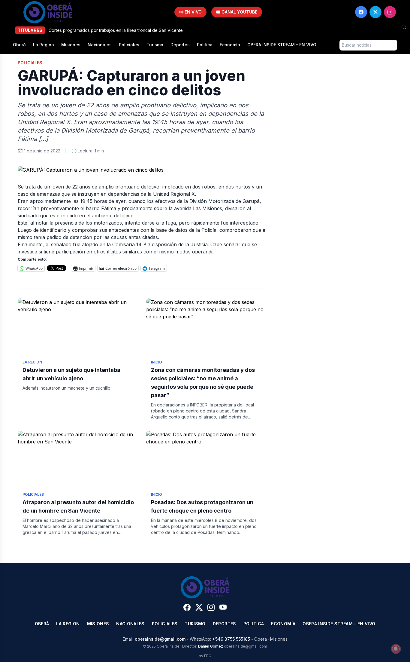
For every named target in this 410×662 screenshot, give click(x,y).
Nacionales (100, 44)
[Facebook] (361, 12)
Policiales (129, 44)
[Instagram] (390, 12)
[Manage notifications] (396, 649)
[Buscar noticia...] (404, 27)
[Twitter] (375, 12)
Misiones (70, 44)
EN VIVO (192, 11)
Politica (205, 44)
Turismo (154, 44)
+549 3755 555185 (231, 639)
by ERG (205, 656)
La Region (43, 44)
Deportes (180, 44)
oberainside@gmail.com (160, 639)
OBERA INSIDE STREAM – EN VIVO (281, 44)
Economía (230, 44)
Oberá (19, 44)
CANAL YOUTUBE (238, 11)
